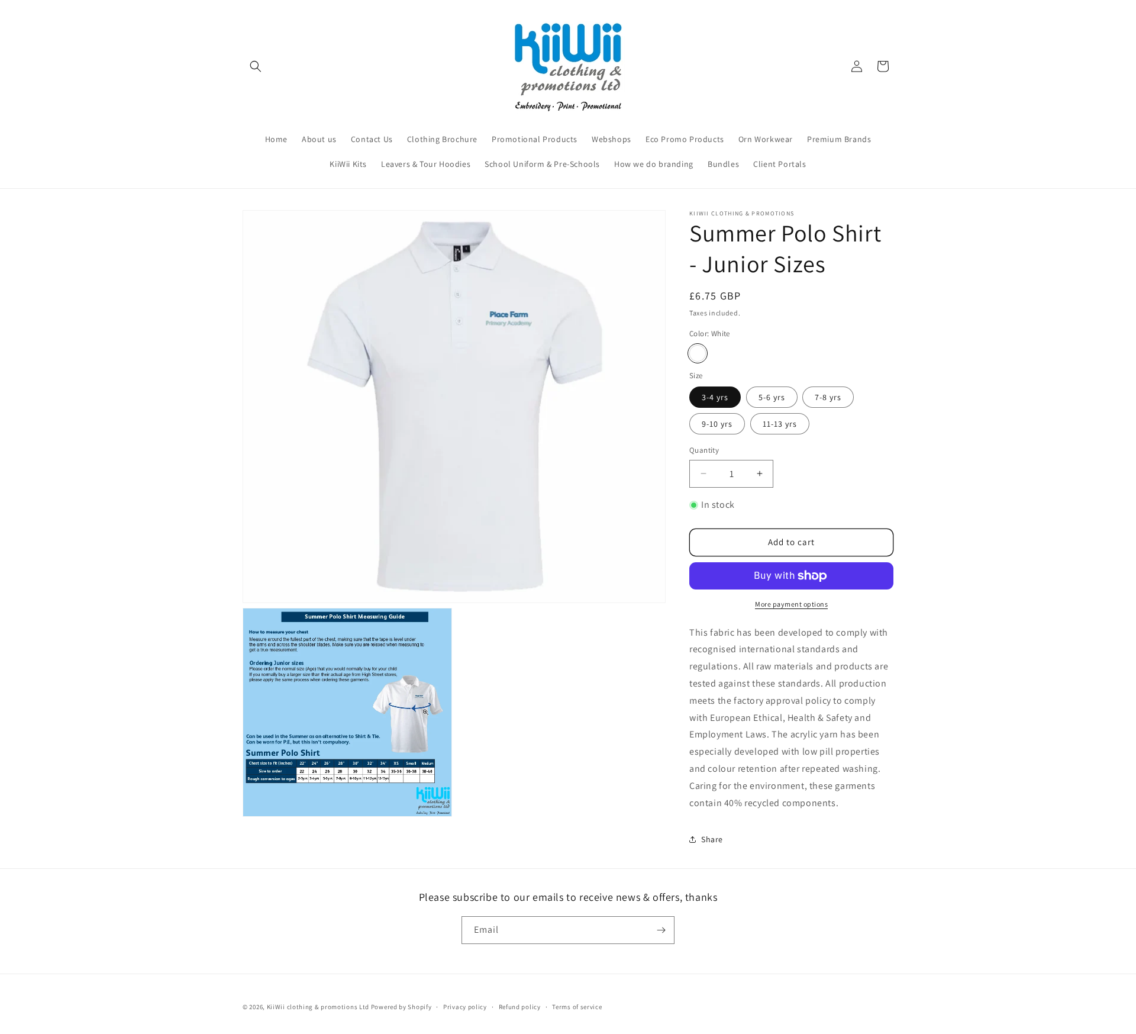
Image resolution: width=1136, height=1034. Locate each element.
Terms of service (577, 1007)
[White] (697, 353)
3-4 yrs (715, 397)
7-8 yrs (828, 397)
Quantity (704, 450)
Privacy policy (465, 1007)
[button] (256, 66)
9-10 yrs (717, 423)
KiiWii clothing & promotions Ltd (318, 1007)
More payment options (791, 604)
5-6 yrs (772, 397)
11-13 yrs (780, 423)
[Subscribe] (661, 930)
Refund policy (520, 1007)
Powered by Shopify (401, 1007)
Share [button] (712, 839)
